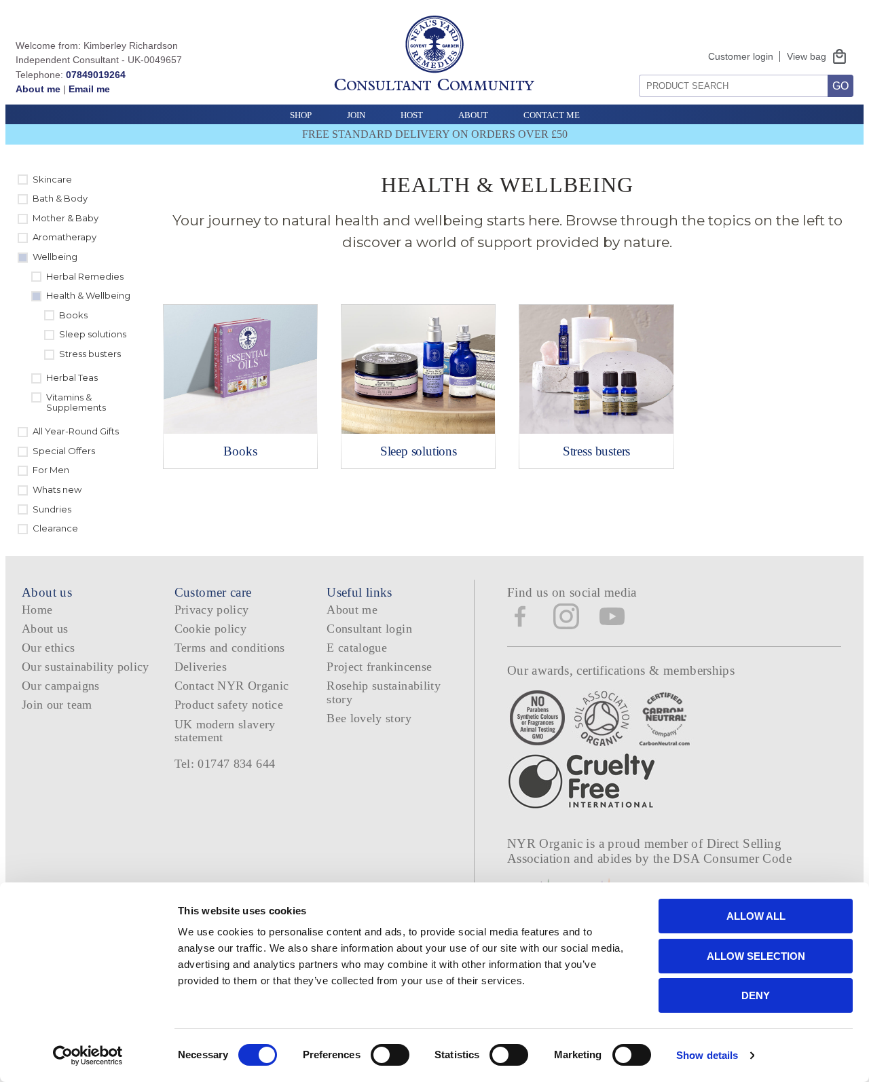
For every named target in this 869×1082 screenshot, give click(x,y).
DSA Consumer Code (732, 858)
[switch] (390, 1055)
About (473, 115)
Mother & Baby (65, 217)
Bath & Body (60, 198)
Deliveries (200, 666)
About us (45, 628)
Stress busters (90, 353)
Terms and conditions (229, 647)
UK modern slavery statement (225, 730)
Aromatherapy (64, 236)
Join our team (57, 704)
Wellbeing (55, 256)
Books (73, 315)
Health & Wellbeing (88, 295)
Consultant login (369, 628)
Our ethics (48, 647)
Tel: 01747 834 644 (225, 763)
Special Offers (64, 450)
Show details (707, 1055)
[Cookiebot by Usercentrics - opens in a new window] (88, 1055)
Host (412, 115)
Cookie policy (210, 628)
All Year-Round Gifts (76, 431)
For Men (51, 469)
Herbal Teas (72, 377)
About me (38, 88)
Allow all (755, 916)
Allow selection (756, 956)
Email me (89, 88)
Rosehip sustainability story (384, 692)
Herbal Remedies (85, 276)
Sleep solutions (92, 334)
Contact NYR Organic (231, 685)
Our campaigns (61, 685)
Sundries (52, 509)
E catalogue (357, 647)
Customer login (740, 56)
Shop (301, 115)
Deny (755, 995)
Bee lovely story (369, 718)
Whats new (57, 489)
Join (356, 115)
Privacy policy (211, 609)
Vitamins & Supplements (76, 402)
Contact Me (551, 115)
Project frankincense (379, 666)
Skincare (52, 179)
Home (37, 609)
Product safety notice (228, 704)
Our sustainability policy (85, 666)
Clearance (55, 528)
